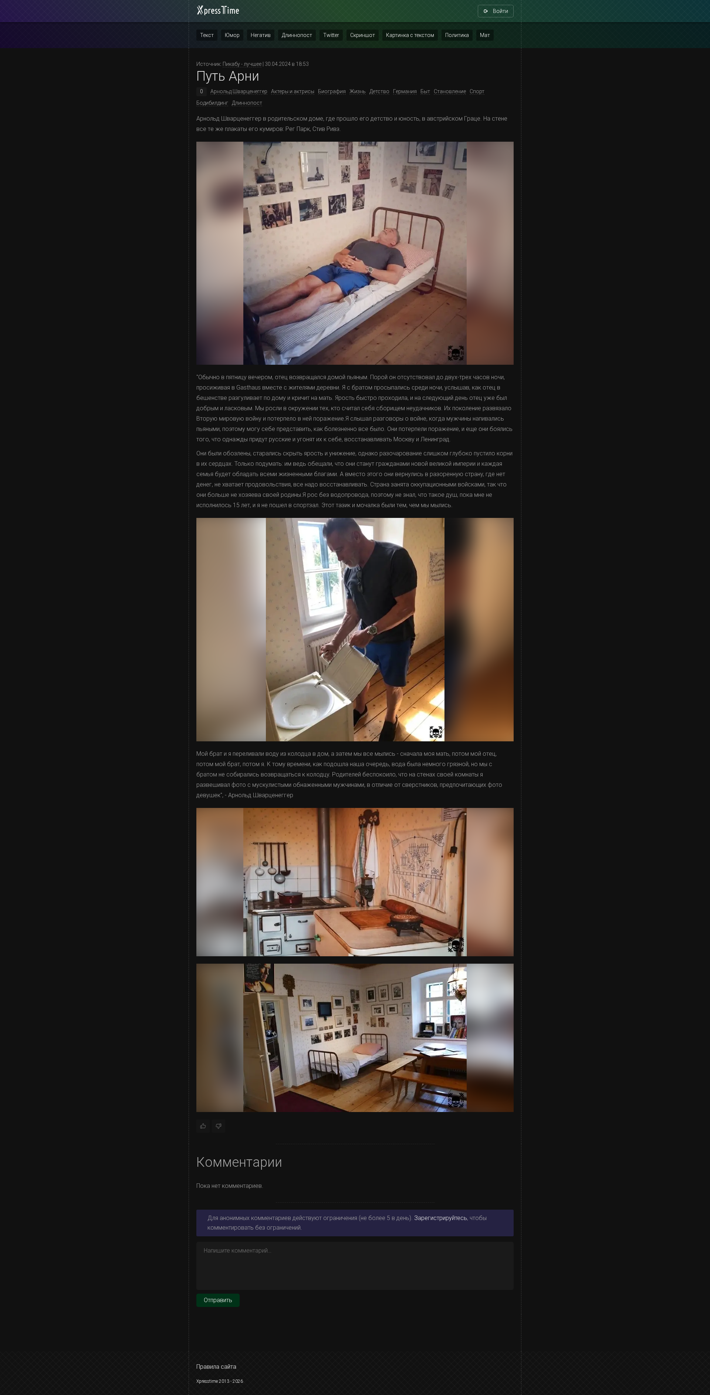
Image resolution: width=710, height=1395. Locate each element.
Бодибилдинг (212, 103)
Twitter (331, 35)
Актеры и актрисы (292, 91)
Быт (425, 91)
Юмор (232, 35)
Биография (332, 91)
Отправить (218, 1300)
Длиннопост (297, 35)
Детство (379, 91)
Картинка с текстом (410, 35)
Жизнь (357, 91)
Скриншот (362, 35)
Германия (405, 91)
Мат (485, 35)
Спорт (477, 91)
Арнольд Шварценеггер (238, 91)
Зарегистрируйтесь (440, 1218)
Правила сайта (216, 1366)
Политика (457, 35)
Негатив (261, 35)
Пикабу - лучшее (242, 64)
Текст (207, 35)
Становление (450, 91)
